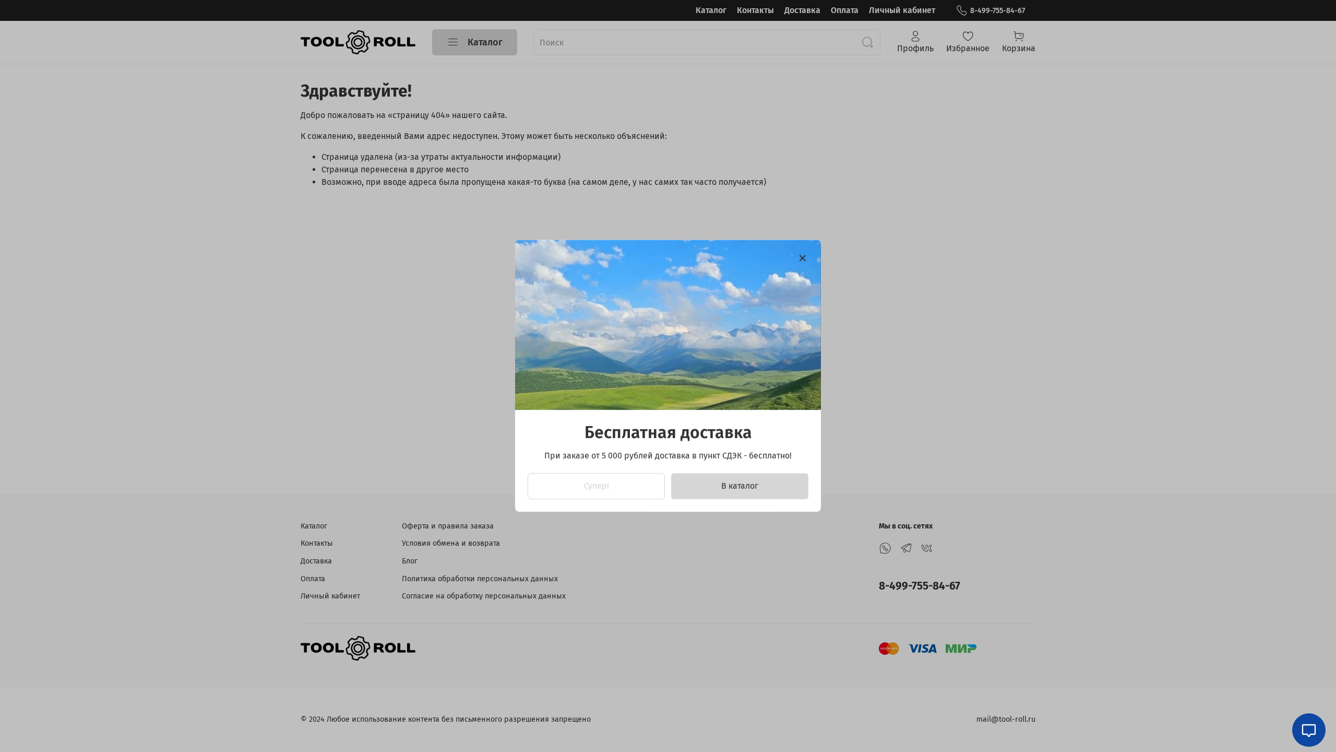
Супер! (596, 486)
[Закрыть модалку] (802, 258)
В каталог (739, 486)
